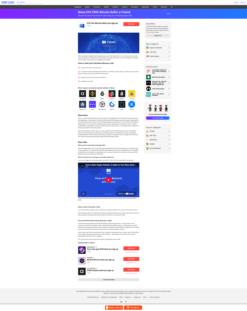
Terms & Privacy (154, 297)
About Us (128, 297)
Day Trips (153, 135)
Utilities (115, 7)
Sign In (236, 2)
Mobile (106, 7)
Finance (124, 7)
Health (87, 7)
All (172, 7)
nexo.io (157, 35)
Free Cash (153, 52)
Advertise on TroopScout (109, 297)
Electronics (153, 140)
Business (164, 7)
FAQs (145, 297)
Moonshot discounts (131, 252)
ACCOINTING (91, 268)
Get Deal (131, 24)
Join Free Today (158, 118)
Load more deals (108, 280)
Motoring (145, 7)
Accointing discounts (131, 273)
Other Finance (154, 56)
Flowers (152, 144)
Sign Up (243, 2)
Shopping (77, 7)
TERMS (88, 25)
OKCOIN (89, 258)
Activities (96, 7)
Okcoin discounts (131, 262)
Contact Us (137, 297)
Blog (121, 297)
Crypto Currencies (156, 48)
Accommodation (155, 148)
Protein (152, 131)
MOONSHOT (91, 247)
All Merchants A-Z (93, 297)
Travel (154, 7)
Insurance (134, 7)
